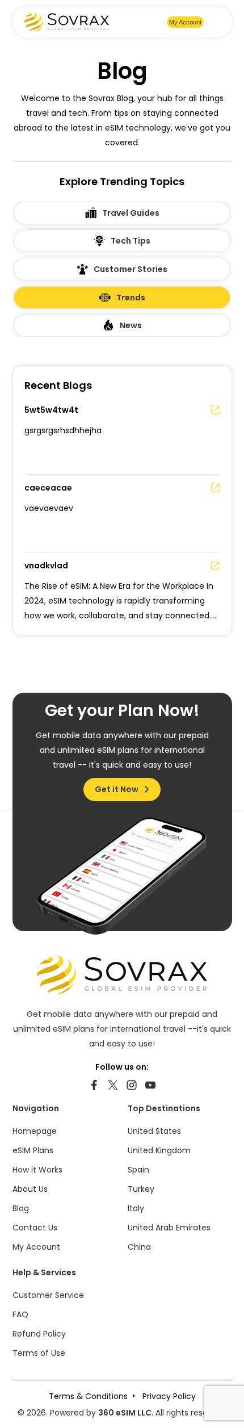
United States (154, 1131)
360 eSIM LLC (125, 1412)
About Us (30, 1189)
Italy (136, 1208)
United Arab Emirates (169, 1227)
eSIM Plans (32, 1150)
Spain (138, 1169)
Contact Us (34, 1227)
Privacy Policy (169, 1396)
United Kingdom (159, 1150)
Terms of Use (38, 1353)
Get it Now (116, 789)
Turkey (141, 1189)
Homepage (34, 1131)
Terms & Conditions (88, 1396)
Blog (20, 1208)
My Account (185, 22)
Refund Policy (39, 1333)
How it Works (37, 1169)
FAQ (20, 1314)
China (139, 1247)
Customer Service (48, 1295)
